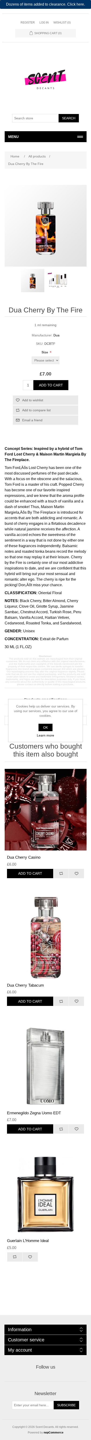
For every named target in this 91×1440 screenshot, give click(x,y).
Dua (56, 335)
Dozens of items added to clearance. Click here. (45, 4)
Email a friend (32, 420)
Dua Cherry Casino (23, 857)
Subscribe (66, 1405)
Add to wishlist (32, 400)
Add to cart (51, 385)
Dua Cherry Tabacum (25, 985)
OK (45, 727)
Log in (44, 22)
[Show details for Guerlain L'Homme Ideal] (46, 1193)
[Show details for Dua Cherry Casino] (46, 810)
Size (45, 352)
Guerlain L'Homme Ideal (28, 1241)
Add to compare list (36, 410)
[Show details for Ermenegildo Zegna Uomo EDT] (46, 1065)
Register (28, 22)
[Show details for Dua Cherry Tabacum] (46, 937)
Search (68, 118)
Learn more (45, 735)
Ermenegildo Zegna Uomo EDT (34, 1113)
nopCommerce (53, 1432)
